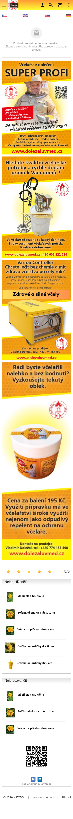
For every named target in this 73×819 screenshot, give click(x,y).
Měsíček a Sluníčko (30, 595)
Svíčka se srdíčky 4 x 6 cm (35, 646)
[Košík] (60, 5)
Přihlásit (66, 797)
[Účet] (43, 5)
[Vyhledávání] (51, 5)
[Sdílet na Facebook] (33, 779)
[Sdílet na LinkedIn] (40, 779)
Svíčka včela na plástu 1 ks (36, 612)
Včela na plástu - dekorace (35, 629)
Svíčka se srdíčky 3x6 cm (34, 663)
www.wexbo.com (43, 797)
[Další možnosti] (69, 5)
